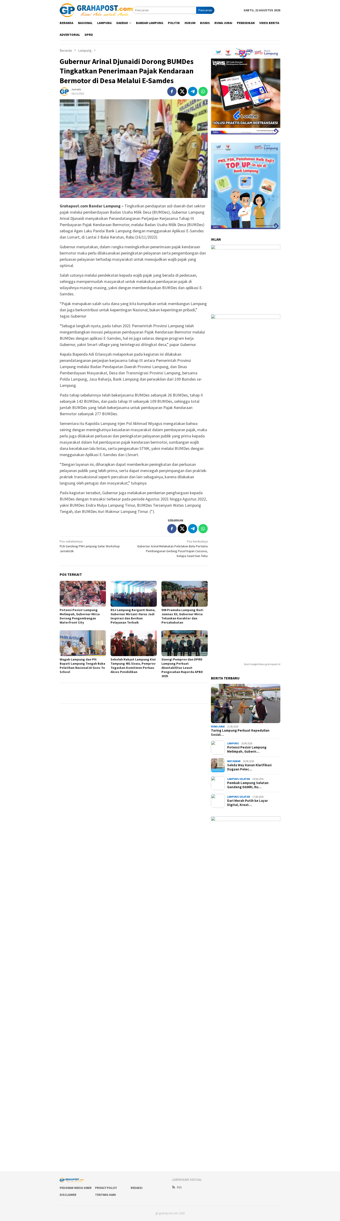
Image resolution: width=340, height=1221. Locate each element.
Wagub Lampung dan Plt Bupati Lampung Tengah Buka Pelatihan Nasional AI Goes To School (82, 665)
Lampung (233, 743)
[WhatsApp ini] (203, 91)
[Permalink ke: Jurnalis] (64, 91)
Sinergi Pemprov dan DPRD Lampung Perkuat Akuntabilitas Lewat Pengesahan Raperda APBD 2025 (182, 667)
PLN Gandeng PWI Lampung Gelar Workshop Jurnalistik (90, 546)
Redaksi (136, 1188)
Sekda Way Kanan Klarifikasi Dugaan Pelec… (249, 767)
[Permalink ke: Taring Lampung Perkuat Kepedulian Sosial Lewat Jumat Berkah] (245, 703)
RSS (179, 1187)
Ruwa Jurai (218, 726)
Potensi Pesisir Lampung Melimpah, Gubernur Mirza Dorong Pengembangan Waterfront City (80, 616)
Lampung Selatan (238, 779)
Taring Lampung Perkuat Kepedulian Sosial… (240, 732)
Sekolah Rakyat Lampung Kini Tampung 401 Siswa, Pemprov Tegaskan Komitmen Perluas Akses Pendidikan (133, 665)
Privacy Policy (106, 1188)
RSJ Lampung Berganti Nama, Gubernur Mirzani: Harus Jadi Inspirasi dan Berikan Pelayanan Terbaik (133, 616)
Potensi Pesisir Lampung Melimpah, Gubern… (246, 749)
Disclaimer (68, 1195)
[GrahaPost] (96, 10)
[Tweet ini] (182, 91)
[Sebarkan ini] (171, 91)
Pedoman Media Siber (76, 1188)
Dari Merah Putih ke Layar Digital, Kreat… (247, 803)
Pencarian (205, 10)
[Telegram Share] (192, 91)
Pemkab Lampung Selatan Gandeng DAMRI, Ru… (248, 785)
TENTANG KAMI (105, 1195)
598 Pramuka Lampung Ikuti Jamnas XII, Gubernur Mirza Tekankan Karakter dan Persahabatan (182, 616)
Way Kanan (234, 761)
